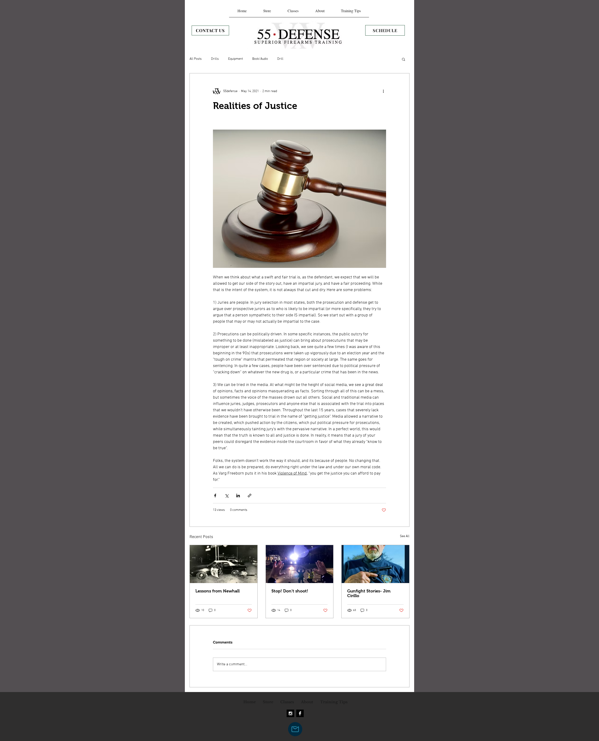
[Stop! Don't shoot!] (299, 564)
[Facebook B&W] (300, 713)
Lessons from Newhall (217, 591)
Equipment (235, 59)
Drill (280, 59)
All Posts (196, 59)
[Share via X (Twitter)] (226, 495)
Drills (215, 59)
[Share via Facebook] (215, 495)
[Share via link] (249, 495)
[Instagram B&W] (290, 713)
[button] (403, 59)
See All (404, 536)
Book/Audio (260, 59)
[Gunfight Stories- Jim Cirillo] (375, 564)
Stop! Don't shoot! (289, 591)
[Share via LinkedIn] (238, 495)
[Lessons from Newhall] (223, 564)
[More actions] (383, 91)
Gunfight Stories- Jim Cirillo (369, 593)
